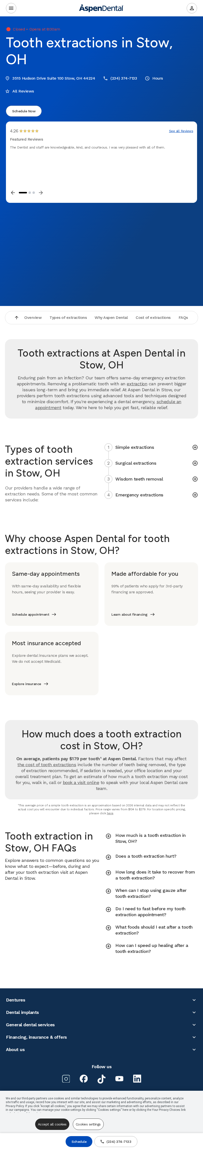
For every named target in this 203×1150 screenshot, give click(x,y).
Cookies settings (88, 1124)
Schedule (79, 1142)
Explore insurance (26, 684)
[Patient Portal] (192, 8)
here (110, 813)
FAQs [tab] (183, 317)
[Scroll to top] (16, 317)
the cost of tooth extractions (46, 764)
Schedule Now (23, 111)
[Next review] (41, 192)
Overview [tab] (33, 317)
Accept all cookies (52, 1124)
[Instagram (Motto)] (66, 1079)
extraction (137, 383)
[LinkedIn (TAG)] (137, 1079)
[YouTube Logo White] (119, 1079)
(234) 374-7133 (118, 1142)
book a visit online (81, 782)
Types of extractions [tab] (68, 317)
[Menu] (11, 8)
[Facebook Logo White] (84, 1079)
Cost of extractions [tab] (153, 317)
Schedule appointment (30, 614)
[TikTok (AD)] (101, 1079)
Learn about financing (129, 614)
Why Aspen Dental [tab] (111, 317)
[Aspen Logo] (101, 8)
